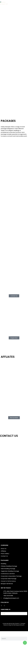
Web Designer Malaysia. (19, 625)
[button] (24, 3)
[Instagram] (4, 605)
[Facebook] (1, 605)
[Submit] (24, 613)
